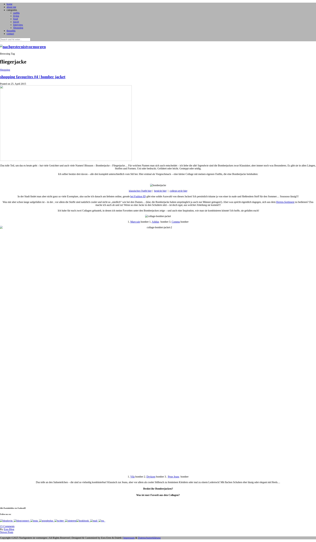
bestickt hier (160, 190)
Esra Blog (9, 529)
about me (11, 7)
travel (16, 21)
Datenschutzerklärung (149, 537)
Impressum (129, 537)
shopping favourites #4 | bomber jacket (32, 77)
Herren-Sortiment (285, 202)
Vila (132, 476)
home (9, 4)
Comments (7, 526)
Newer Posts (6, 532)
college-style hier (178, 190)
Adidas (155, 221)
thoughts (11, 30)
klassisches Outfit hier (140, 190)
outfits (16, 13)
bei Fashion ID (138, 196)
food (15, 18)
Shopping (18, 27)
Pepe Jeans (173, 476)
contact (10, 33)
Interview (18, 24)
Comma (176, 221)
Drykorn (150, 476)
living (16, 15)
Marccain (135, 221)
